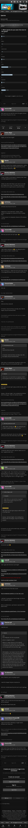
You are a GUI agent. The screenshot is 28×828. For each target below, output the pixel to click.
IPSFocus (9, 810)
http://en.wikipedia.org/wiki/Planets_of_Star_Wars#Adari (13, 611)
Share (7, 798)
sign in (9, 96)
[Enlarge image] (14, 168)
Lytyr (6, 467)
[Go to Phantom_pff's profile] (2, 623)
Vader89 (7, 560)
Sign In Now (14, 789)
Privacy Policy (19, 810)
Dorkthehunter (9, 296)
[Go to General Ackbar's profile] (2, 284)
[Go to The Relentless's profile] (2, 673)
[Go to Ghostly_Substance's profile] (2, 173)
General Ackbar (9, 283)
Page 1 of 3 (14, 103)
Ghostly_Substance (10, 172)
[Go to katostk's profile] (2, 709)
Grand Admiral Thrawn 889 (12, 718)
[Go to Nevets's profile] (2, 161)
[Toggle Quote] (3, 345)
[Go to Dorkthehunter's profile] (2, 297)
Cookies (24, 810)
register (13, 96)
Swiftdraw (7, 202)
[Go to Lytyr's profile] (2, 468)
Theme (13, 810)
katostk (7, 709)
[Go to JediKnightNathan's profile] (2, 696)
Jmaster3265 (5, 19)
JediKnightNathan (9, 696)
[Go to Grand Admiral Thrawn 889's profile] (2, 718)
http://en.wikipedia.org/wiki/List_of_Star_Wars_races (12, 593)
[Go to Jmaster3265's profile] (2, 109)
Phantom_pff (8, 622)
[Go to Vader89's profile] (2, 561)
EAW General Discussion (14, 20)
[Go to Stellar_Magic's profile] (2, 133)
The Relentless (9, 672)
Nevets (7, 160)
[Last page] (26, 104)
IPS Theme (4, 810)
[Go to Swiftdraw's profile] (2, 202)
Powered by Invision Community (14, 819)
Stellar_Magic (8, 132)
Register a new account (14, 781)
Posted (10, 110)
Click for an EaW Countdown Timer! (9, 580)
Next (23, 103)
